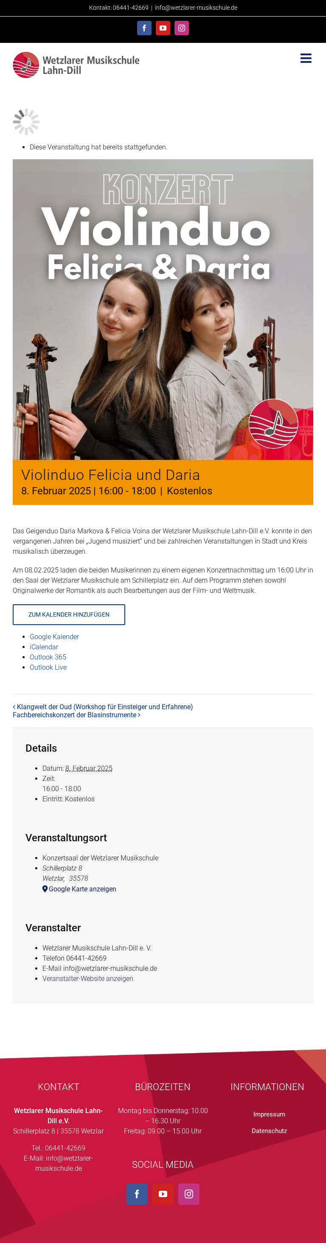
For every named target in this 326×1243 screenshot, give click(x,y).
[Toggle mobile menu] (307, 58)
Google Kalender (54, 637)
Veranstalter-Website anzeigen (87, 979)
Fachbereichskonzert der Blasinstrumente (74, 715)
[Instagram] (189, 1194)
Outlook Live (48, 667)
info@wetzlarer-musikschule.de (196, 7)
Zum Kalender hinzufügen (69, 614)
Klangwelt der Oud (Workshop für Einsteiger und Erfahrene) (105, 707)
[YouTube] (163, 1194)
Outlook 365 (48, 657)
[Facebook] (137, 1194)
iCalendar (44, 647)
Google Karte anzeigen (82, 889)
